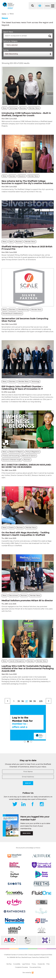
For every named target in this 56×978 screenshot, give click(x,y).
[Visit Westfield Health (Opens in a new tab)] (14, 855)
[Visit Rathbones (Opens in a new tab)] (14, 911)
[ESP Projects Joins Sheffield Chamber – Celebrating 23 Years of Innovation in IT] (28, 359)
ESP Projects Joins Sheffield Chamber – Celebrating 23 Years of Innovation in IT (22, 387)
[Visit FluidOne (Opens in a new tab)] (41, 892)
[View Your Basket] (39, 5)
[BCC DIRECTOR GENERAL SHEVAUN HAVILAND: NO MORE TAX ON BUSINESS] (28, 429)
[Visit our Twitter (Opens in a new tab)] (15, 804)
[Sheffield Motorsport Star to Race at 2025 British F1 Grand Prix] (28, 219)
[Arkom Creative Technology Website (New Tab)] (32, 973)
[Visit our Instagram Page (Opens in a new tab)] (42, 804)
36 (22, 701)
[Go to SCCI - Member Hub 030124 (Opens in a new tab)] (28, 723)
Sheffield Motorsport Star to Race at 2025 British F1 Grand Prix (27, 247)
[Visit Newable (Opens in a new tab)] (14, 920)
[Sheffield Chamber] (8, 5)
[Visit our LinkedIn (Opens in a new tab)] (23, 804)
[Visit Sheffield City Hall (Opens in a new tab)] (41, 930)
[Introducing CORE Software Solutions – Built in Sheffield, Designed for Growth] (28, 86)
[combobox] (27, 45)
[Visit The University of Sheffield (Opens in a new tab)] (41, 865)
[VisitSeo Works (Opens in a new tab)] (14, 892)
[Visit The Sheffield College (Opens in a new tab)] (14, 874)
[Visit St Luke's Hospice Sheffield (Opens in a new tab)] (14, 902)
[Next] (48, 701)
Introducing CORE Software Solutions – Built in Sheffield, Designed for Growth (26, 114)
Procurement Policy (35, 967)
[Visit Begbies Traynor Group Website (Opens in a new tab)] (28, 940)
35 (19, 701)
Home (4, 14)
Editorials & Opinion (29, 455)
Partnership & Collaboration (12, 313)
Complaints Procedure (21, 967)
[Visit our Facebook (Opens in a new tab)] (32, 804)
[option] (28, 723)
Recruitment (13, 595)
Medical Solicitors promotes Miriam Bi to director (27, 600)
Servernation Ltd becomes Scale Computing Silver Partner (25, 319)
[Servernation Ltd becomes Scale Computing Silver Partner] (28, 287)
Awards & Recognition (17, 661)
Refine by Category (10, 41)
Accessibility (16, 964)
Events (11, 527)
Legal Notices (26, 964)
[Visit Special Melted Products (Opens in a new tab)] (41, 902)
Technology (13, 108)
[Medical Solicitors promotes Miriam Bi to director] (28, 573)
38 (30, 701)
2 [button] (28, 741)
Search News (8, 32)
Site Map (8, 964)
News (12, 14)
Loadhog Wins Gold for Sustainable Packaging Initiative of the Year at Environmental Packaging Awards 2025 (28, 668)
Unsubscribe (41, 964)
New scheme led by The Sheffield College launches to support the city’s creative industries (27, 182)
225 (41, 701)
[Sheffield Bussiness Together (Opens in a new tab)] (46, 940)
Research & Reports (16, 451)
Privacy (34, 964)
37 (26, 701)
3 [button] (31, 741)
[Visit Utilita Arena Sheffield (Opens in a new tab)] (14, 930)
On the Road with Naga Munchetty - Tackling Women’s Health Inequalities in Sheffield (25, 533)
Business (23, 108)
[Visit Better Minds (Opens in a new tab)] (41, 911)
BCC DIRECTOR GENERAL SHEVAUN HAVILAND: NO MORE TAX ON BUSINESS (26, 465)
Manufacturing (23, 309)
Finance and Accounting (11, 455)
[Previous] (7, 701)
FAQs (48, 964)
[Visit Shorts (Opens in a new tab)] (14, 883)
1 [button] (25, 741)
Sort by (6, 50)
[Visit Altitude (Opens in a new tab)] (41, 855)
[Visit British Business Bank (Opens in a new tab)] (41, 920)
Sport (11, 241)
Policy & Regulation (32, 451)
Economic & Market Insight (12, 459)
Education (21, 176)
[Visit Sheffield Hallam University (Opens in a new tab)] (14, 865)
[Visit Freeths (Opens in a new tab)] (41, 883)
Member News (34, 108)
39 (34, 701)
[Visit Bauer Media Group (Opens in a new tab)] (41, 874)
